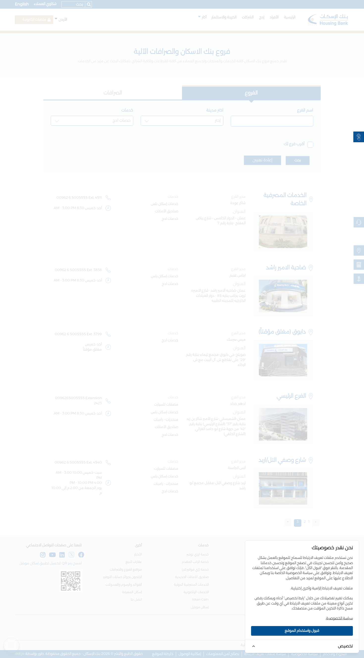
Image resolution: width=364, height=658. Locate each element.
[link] (358, 137)
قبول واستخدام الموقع (302, 631)
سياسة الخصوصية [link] (339, 618)
